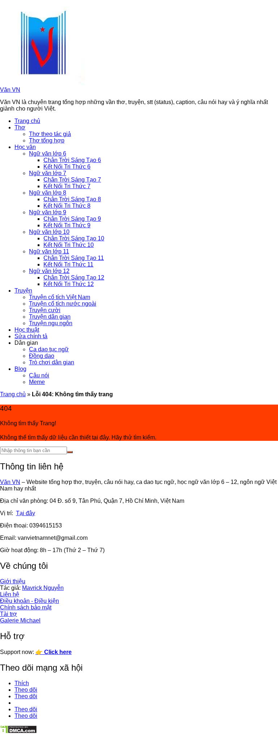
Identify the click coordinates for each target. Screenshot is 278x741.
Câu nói (39, 375)
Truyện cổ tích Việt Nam (59, 297)
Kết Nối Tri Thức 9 (66, 225)
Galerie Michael (20, 620)
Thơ (19, 127)
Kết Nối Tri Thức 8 (66, 206)
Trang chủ (27, 121)
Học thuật (26, 330)
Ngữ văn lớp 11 (49, 251)
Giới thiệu (12, 581)
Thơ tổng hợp (46, 140)
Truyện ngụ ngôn (50, 323)
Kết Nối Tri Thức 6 (66, 166)
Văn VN (10, 90)
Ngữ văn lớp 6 (47, 153)
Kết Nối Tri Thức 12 (68, 284)
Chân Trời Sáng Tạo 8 (72, 199)
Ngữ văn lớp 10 (49, 232)
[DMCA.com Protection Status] (18, 732)
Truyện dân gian (50, 317)
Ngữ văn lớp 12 (49, 271)
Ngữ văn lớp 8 (47, 193)
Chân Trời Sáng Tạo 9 (72, 219)
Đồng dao (41, 356)
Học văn (25, 147)
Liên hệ (9, 594)
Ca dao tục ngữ (49, 349)
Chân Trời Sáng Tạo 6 (72, 160)
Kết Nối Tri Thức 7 (66, 186)
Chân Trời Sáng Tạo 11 (73, 258)
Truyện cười (44, 310)
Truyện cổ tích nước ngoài (62, 304)
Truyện (23, 290)
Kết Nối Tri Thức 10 (68, 245)
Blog (20, 369)
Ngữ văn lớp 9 (47, 212)
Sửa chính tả (30, 336)
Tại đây (25, 513)
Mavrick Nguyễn (43, 588)
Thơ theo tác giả (50, 134)
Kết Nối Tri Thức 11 (68, 264)
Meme (37, 382)
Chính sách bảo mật (25, 607)
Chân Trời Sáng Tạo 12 (73, 277)
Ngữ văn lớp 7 (47, 173)
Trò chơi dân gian (51, 362)
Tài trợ (8, 614)
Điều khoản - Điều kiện (29, 601)
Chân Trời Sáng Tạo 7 (72, 180)
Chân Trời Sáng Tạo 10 (73, 238)
